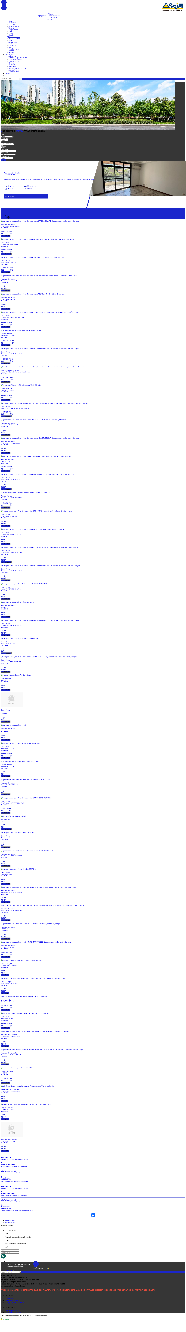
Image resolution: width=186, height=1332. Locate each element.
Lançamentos (13, 30)
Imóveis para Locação (13, 1312)
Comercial (12, 23)
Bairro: (3, 145)
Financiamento (14, 61)
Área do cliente (14, 72)
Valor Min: (4, 149)
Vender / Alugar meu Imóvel (18, 58)
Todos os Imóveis (54, 16)
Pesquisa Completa (15, 59)
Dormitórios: (5, 156)
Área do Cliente (14, 70)
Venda (50, 14)
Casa (50, 19)
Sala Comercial (14, 26)
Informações (9, 54)
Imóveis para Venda (12, 1311)
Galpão (11, 35)
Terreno (11, 28)
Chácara (11, 33)
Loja (10, 47)
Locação (8, 37)
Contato (7, 73)
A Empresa (12, 56)
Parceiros (12, 65)
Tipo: (2, 135)
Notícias (11, 63)
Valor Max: (4, 153)
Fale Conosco (10, 1304)
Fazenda (12, 24)
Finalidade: (5, 138)
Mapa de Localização (12, 1300)
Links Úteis (12, 66)
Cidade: (3, 142)
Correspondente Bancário (17, 68)
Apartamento (52, 17)
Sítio (10, 31)
